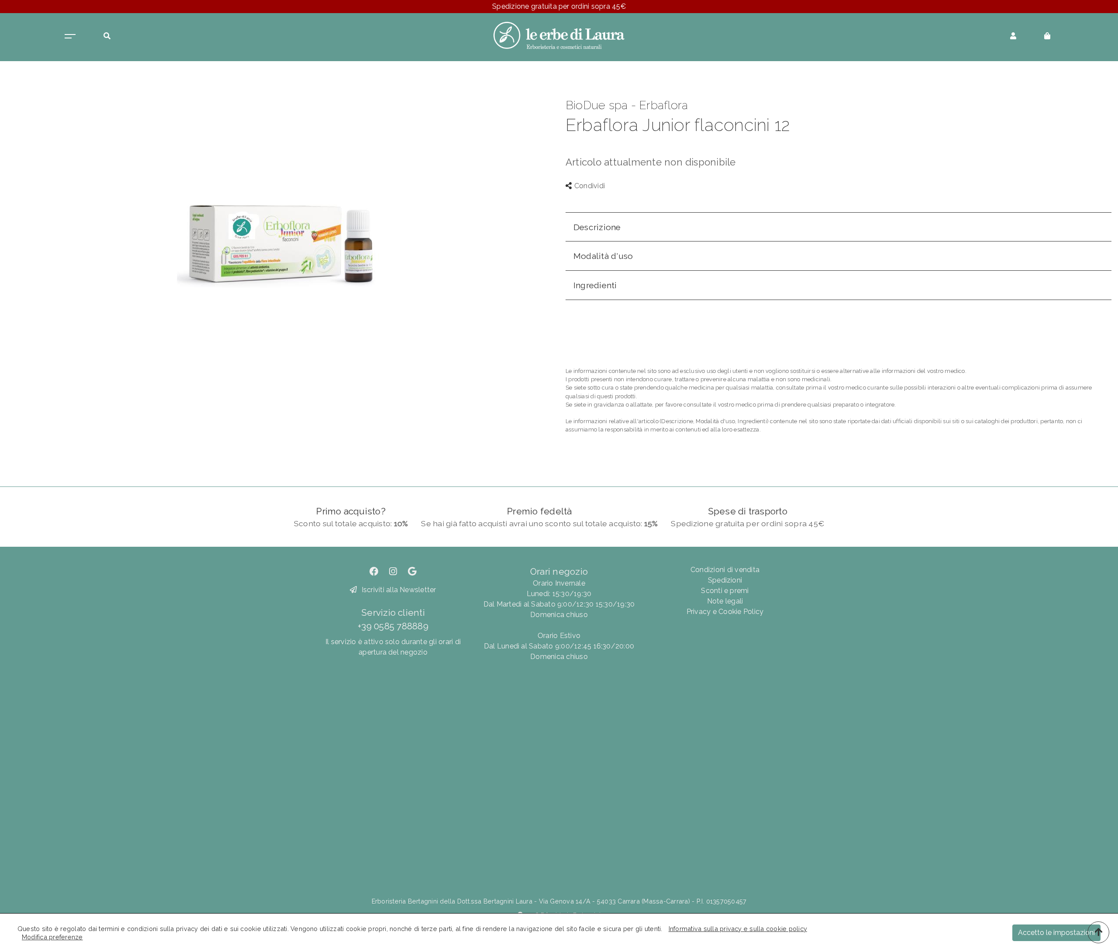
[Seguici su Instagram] (393, 571)
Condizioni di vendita (724, 570)
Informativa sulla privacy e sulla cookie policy (738, 928)
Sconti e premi (725, 590)
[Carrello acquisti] (1047, 35)
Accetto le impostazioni (1056, 932)
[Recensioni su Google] (412, 571)
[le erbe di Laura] (559, 35)
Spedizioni (725, 580)
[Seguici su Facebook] (374, 571)
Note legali (725, 601)
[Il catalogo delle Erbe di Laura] (70, 35)
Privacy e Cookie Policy (725, 611)
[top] (1098, 932)
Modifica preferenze (52, 937)
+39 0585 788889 (393, 626)
